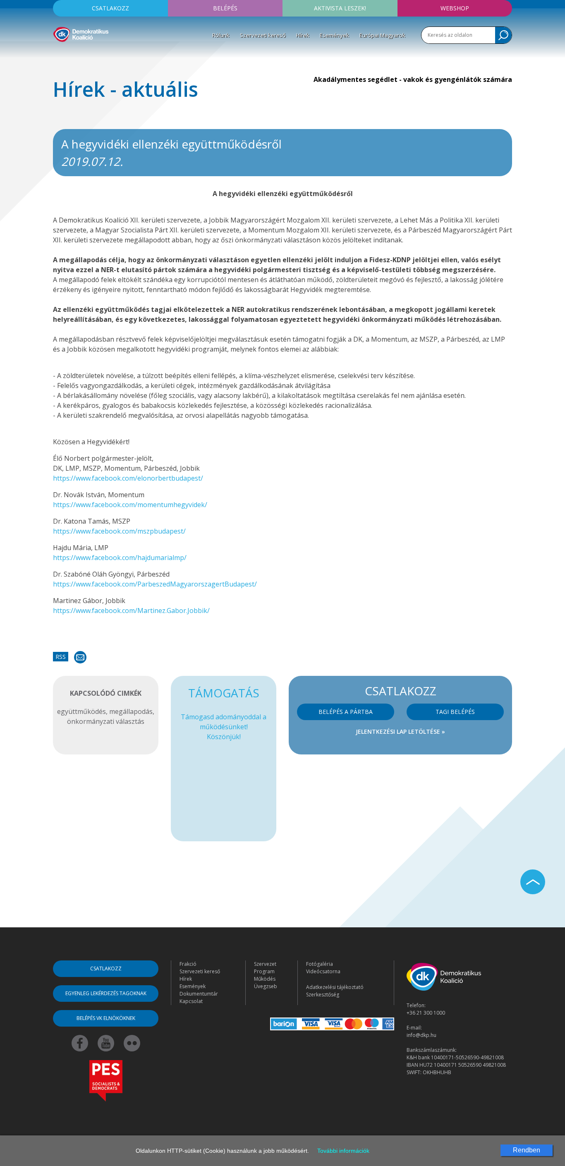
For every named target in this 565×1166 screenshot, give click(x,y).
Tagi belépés (455, 712)
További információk (343, 1150)
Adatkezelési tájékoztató (335, 987)
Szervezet (265, 963)
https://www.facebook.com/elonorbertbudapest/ (128, 478)
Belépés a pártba (345, 712)
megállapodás (131, 711)
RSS (60, 657)
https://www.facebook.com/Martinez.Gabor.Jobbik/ (131, 610)
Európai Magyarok (382, 35)
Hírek (302, 35)
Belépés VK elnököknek (106, 1018)
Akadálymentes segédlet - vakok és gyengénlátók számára (413, 79)
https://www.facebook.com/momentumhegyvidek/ (130, 504)
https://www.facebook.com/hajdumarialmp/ (120, 557)
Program (264, 971)
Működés (264, 978)
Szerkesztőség (322, 994)
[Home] (81, 33)
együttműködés (81, 711)
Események (334, 35)
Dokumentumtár (199, 993)
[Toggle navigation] (58, 54)
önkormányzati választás (105, 721)
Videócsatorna (323, 971)
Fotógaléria (319, 963)
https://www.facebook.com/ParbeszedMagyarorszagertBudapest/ (155, 584)
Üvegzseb (265, 986)
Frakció (188, 963)
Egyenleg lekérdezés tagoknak (105, 993)
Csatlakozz (110, 8)
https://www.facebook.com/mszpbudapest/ (119, 531)
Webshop (455, 8)
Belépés (225, 8)
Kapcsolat (191, 1001)
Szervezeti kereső (263, 35)
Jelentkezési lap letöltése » (400, 731)
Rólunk (221, 35)
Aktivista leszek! (340, 8)
